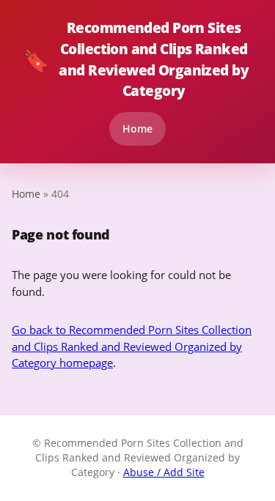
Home (137, 129)
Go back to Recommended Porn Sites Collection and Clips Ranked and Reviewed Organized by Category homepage (132, 346)
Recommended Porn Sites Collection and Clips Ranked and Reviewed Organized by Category (136, 59)
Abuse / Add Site (164, 472)
